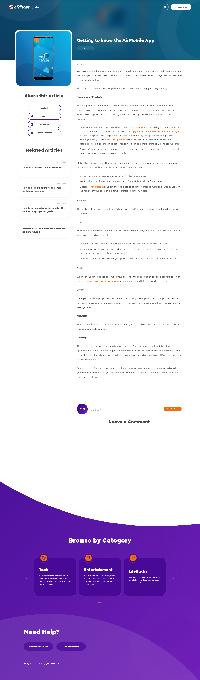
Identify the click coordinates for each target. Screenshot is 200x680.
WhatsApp (44, 124)
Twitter (44, 116)
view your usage (170, 132)
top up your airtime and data (143, 132)
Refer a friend (95, 187)
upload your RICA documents (103, 281)
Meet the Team (172, 409)
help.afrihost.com (71, 646)
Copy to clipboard (44, 132)
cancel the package (116, 140)
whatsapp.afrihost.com (38, 646)
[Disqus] (129, 463)
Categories (182, 7)
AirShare (142, 127)
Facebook (44, 108)
